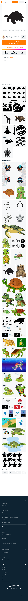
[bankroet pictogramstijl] (8, 153)
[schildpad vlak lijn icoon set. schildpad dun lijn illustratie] (9, 328)
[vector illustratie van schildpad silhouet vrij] (13, 93)
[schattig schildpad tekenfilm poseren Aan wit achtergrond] (6, 340)
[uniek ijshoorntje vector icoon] (19, 141)
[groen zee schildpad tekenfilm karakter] (13, 305)
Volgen (23, 37)
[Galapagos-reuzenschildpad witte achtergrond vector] (8, 142)
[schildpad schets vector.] (8, 291)
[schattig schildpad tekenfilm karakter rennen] (8, 413)
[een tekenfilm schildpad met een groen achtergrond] (6, 500)
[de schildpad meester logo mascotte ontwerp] (8, 191)
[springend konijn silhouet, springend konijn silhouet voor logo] (8, 165)
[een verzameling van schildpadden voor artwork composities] (7, 449)
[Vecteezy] (2, 2)
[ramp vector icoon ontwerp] (7, 106)
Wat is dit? (11, 57)
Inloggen (21, 2)
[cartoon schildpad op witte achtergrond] (9, 439)
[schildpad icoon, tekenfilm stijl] (8, 240)
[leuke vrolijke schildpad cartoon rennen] (16, 501)
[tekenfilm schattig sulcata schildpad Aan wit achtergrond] (9, 490)
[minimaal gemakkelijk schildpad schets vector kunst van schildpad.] (18, 253)
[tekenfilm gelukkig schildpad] (7, 384)
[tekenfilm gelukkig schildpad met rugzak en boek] (7, 575)
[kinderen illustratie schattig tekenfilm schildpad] (17, 425)
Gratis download (14, 42)
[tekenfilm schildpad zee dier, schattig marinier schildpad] (13, 524)
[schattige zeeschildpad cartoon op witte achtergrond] (13, 398)
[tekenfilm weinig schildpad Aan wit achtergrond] (6, 317)
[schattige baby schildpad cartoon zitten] (7, 254)
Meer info (5, 60)
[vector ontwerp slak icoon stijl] (8, 118)
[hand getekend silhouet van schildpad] (7, 176)
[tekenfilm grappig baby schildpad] (7, 428)
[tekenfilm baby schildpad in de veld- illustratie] (8, 537)
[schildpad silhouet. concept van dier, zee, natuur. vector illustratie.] (8, 457)
